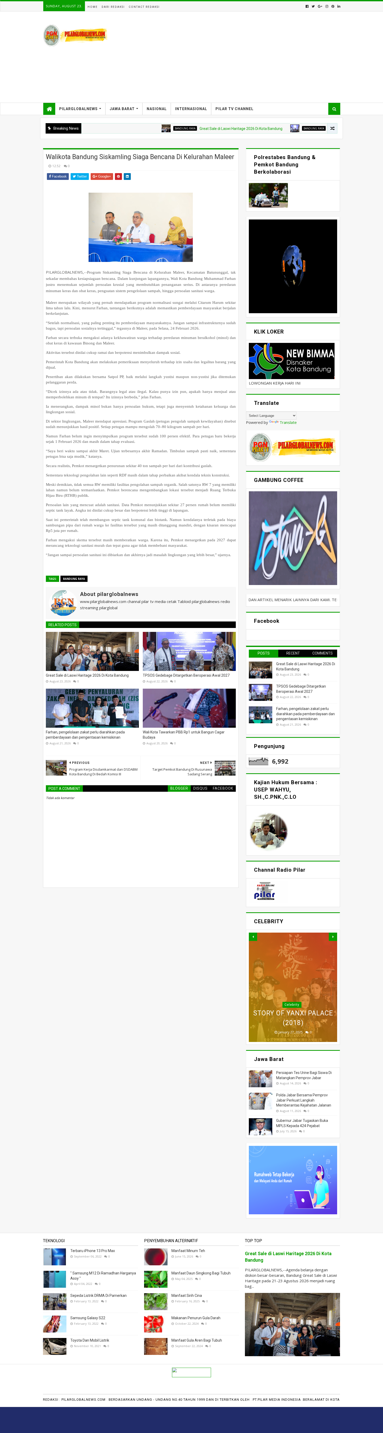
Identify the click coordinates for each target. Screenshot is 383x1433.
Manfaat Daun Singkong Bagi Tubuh (201, 1273)
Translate (288, 422)
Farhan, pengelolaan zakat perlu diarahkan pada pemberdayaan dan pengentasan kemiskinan (85, 734)
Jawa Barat (122, 109)
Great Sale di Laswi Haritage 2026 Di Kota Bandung (190, 129)
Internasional (191, 109)
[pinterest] (332, 6)
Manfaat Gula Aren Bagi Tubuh (196, 1340)
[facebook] (307, 6)
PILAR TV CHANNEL (234, 109)
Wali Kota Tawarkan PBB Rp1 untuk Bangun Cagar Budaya (184, 734)
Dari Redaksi (113, 6)
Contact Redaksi (144, 6)
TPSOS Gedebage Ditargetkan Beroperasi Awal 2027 (321, 129)
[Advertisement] (245, 57)
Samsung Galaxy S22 (87, 1318)
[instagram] (326, 6)
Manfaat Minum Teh (188, 1251)
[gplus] (320, 6)
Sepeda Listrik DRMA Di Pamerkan (98, 1295)
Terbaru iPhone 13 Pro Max (92, 1251)
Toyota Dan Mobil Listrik (89, 1340)
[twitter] (313, 6)
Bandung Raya (135, 128)
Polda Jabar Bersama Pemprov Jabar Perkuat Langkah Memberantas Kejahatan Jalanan (303, 1100)
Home (93, 6)
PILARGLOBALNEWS (78, 109)
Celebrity (292, 1005)
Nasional (157, 109)
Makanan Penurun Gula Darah (195, 1318)
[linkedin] (338, 6)
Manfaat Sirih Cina (186, 1295)
